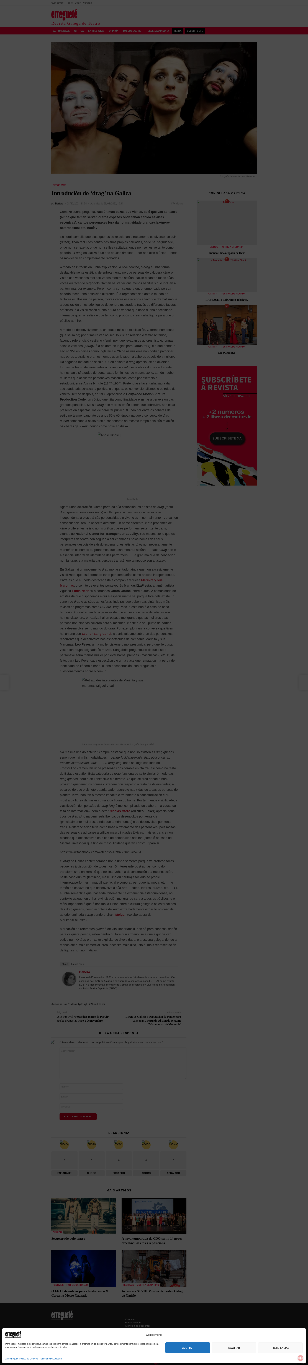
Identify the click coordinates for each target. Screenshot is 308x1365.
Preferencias (280, 1347)
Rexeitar (234, 1347)
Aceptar (187, 1347)
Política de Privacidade (51, 1359)
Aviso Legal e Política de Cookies (21, 1359)
